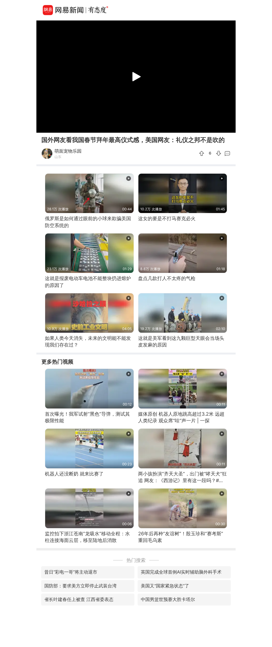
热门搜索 (136, 560)
